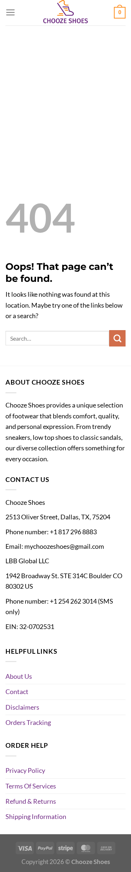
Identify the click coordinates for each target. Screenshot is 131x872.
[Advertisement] (65, 94)
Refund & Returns (30, 801)
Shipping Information (35, 816)
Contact (16, 691)
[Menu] (10, 13)
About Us (18, 676)
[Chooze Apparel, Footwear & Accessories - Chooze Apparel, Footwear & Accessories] (65, 12)
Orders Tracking (28, 722)
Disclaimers (22, 707)
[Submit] (117, 338)
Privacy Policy (25, 770)
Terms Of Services (30, 786)
